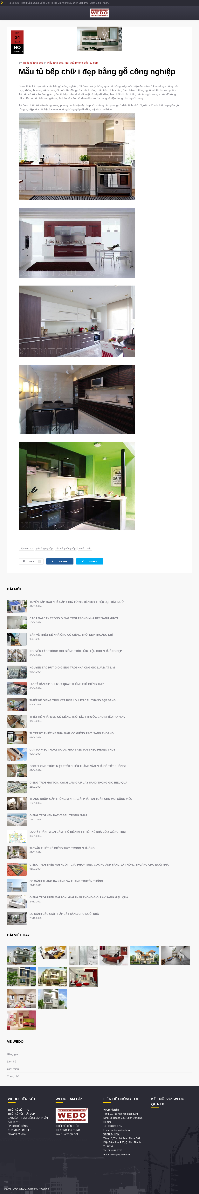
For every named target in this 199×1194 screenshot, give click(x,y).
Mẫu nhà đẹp (55, 62)
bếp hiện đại (26, 548)
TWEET (89, 561)
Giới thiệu (13, 1068)
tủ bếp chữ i (85, 548)
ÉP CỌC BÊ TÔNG (18, 1126)
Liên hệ (11, 1061)
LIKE (34, 561)
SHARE (59, 561)
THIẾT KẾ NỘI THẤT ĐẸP (21, 1114)
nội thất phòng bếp (66, 548)
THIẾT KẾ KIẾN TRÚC (67, 1126)
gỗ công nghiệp (44, 548)
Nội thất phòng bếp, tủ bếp (81, 62)
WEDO (22, 1188)
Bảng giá (12, 1054)
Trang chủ (13, 1076)
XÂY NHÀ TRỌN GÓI (67, 1134)
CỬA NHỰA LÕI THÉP (19, 1130)
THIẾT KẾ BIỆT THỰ (18, 1109)
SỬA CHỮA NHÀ (17, 1134)
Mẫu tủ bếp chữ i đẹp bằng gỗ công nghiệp (97, 71)
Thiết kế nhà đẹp (33, 62)
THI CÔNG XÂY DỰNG (68, 1130)
